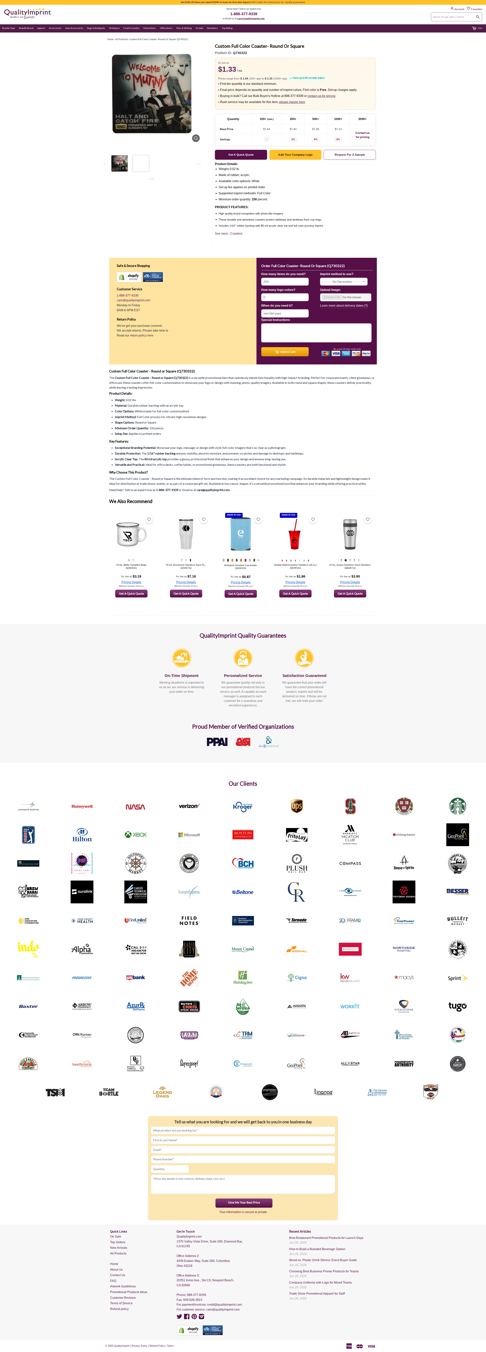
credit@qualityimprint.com (224, 1304)
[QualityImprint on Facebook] (187, 1317)
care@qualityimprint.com (251, 18)
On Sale (199, 28)
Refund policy (119, 1309)
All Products (118, 1253)
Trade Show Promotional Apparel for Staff (317, 1293)
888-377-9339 (196, 1294)
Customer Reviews (123, 1297)
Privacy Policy (140, 1345)
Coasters (236, 233)
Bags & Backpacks (96, 28)
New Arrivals (118, 1247)
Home (114, 1264)
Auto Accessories (74, 28)
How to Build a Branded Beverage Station (317, 1249)
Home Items (149, 28)
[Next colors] (199, 164)
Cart (479, 28)
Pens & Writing (184, 28)
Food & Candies (131, 28)
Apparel (41, 28)
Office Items (166, 28)
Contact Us (117, 1275)
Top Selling (227, 28)
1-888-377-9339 (243, 14)
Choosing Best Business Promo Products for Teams (324, 1271)
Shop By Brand (26, 28)
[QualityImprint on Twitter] (179, 1317)
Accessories (55, 28)
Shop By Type (8, 28)
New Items (212, 28)
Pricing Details (131, 582)
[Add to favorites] (149, 519)
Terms (170, 1345)
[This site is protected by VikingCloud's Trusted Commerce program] (153, 277)
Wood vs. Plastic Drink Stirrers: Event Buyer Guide (323, 1260)
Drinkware (114, 28)
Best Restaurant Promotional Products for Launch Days (326, 1237)
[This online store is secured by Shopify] (129, 277)
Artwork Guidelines (123, 1286)
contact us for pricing (321, 96)
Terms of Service (121, 1303)
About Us (116, 1269)
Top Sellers (117, 1242)
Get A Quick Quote (131, 593)
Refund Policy (157, 1345)
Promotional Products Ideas (128, 1292)
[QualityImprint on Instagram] (201, 1317)
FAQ (113, 1280)
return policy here (141, 335)
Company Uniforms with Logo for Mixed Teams (320, 1282)
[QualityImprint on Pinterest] (194, 1317)
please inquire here (292, 102)
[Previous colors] (105, 164)
